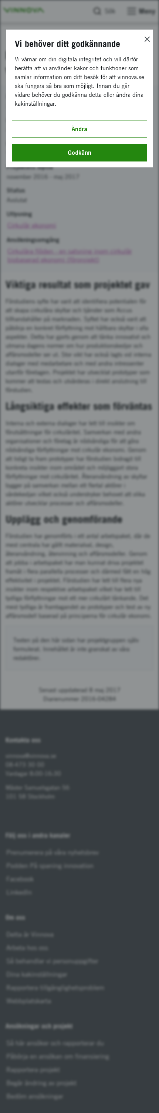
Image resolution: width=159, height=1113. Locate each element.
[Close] (147, 39)
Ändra (79, 129)
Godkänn (79, 152)
